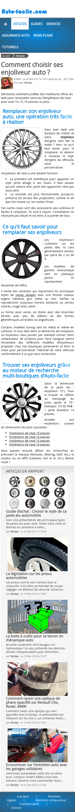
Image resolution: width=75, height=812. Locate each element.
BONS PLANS (43, 35)
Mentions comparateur (51, 800)
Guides (36, 24)
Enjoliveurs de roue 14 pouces (29, 437)
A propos (23, 796)
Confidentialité (29, 804)
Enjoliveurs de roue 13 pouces (29, 433)
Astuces (20, 24)
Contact (16, 808)
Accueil (6, 55)
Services (53, 24)
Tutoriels (10, 47)
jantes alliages (26, 295)
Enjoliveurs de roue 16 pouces (29, 444)
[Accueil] (5, 24)
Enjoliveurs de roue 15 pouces (29, 440)
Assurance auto (16, 35)
